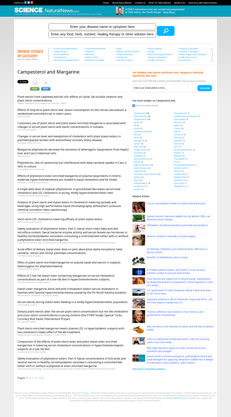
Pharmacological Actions (160, 54)
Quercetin (179, 183)
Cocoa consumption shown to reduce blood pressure (176, 203)
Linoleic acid (180, 167)
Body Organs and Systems (192, 54)
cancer (137, 143)
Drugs (151, 51)
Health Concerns (156, 60)
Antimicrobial (180, 177)
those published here (176, 398)
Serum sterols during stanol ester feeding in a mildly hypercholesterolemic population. (72, 302)
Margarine (139, 140)
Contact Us (140, 2)
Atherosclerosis (142, 158)
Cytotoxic (178, 134)
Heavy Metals (155, 48)
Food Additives (61, 54)
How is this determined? (147, 105)
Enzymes (138, 152)
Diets (119, 48)
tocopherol (139, 186)
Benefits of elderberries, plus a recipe (167, 257)
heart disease (141, 167)
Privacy (85, 393)
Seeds (137, 161)
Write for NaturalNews (160, 2)
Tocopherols (180, 113)
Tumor (177, 128)
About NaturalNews (122, 2)
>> (36, 378)
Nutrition (178, 140)
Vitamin (177, 152)
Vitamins (90, 51)
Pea (176, 161)
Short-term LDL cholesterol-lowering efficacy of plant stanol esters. (60, 219)
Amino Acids (92, 57)
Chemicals (122, 57)
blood (137, 128)
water (177, 125)
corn (176, 146)
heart (136, 137)
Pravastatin (179, 158)
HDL (136, 134)
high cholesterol (142, 164)
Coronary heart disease (146, 174)
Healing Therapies (188, 48)
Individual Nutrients (96, 48)
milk (176, 131)
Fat (135, 125)
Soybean (138, 170)
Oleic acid (138, 146)
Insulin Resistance (183, 149)
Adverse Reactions (157, 57)
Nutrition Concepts (95, 60)
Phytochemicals (125, 54)
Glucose (178, 122)
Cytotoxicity (180, 174)
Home (106, 2)
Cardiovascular (141, 131)
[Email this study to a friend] (34, 81)
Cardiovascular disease (186, 116)
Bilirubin (178, 155)
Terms (94, 393)
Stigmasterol (140, 119)
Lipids (137, 122)
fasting (137, 177)
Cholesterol (140, 113)
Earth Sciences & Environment (187, 59)
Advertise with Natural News (202, 2)
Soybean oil (180, 180)
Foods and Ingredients (66, 48)
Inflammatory (140, 183)
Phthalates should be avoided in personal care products (177, 225)
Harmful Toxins (124, 60)
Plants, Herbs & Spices (128, 51)
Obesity (178, 137)
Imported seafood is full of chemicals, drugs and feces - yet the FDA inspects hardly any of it (179, 301)
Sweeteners (60, 57)
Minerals (90, 54)
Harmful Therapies (189, 51)
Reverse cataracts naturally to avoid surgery (171, 236)
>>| (41, 378)
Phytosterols (140, 116)
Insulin (137, 189)
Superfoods (60, 51)
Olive (136, 180)
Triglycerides (140, 149)
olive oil (178, 143)
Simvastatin (180, 119)
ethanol (178, 170)
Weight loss (180, 186)
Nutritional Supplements (66, 60)
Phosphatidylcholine (184, 164)
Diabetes (138, 155)
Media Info (179, 2)
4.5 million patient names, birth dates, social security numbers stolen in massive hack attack (176, 271)
